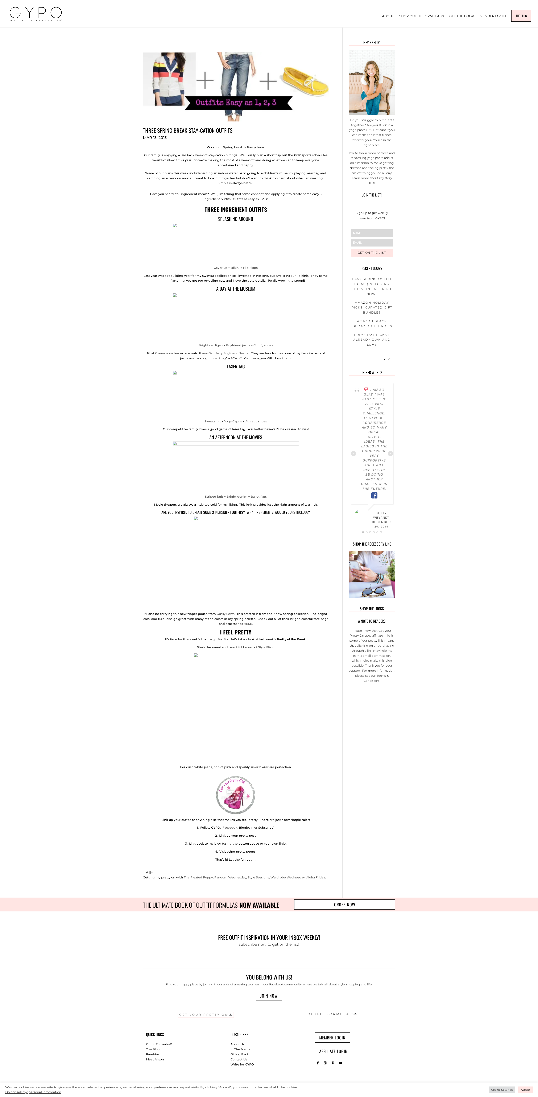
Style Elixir (266, 647)
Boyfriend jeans (238, 345)
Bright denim (237, 496)
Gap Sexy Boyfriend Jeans (228, 353)
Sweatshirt (213, 421)
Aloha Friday (315, 877)
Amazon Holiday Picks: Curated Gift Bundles (372, 308)
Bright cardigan (211, 345)
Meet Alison (155, 1059)
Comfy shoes (263, 345)
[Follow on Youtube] (340, 1063)
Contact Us (239, 1059)
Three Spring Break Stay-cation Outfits (187, 130)
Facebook (230, 827)
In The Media (240, 1049)
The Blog (153, 1049)
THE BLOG (521, 15)
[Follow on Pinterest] (333, 1063)
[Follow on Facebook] (318, 1063)
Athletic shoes (256, 421)
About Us (237, 1044)
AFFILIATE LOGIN (333, 1051)
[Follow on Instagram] (325, 1063)
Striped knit (214, 496)
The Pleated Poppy (198, 877)
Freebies (152, 1054)
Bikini (235, 268)
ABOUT (388, 16)
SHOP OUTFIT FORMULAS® (421, 16)
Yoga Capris (233, 421)
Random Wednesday (230, 877)
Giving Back (240, 1054)
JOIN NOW (269, 996)
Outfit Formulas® (159, 1044)
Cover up (220, 268)
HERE (248, 624)
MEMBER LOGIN (493, 16)
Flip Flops (250, 268)
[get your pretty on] (236, 812)
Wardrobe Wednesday (287, 877)
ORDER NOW (344, 904)
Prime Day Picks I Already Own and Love (371, 340)
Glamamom (164, 353)
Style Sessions (258, 877)
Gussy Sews (225, 614)
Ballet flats (259, 496)
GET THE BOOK (461, 16)
